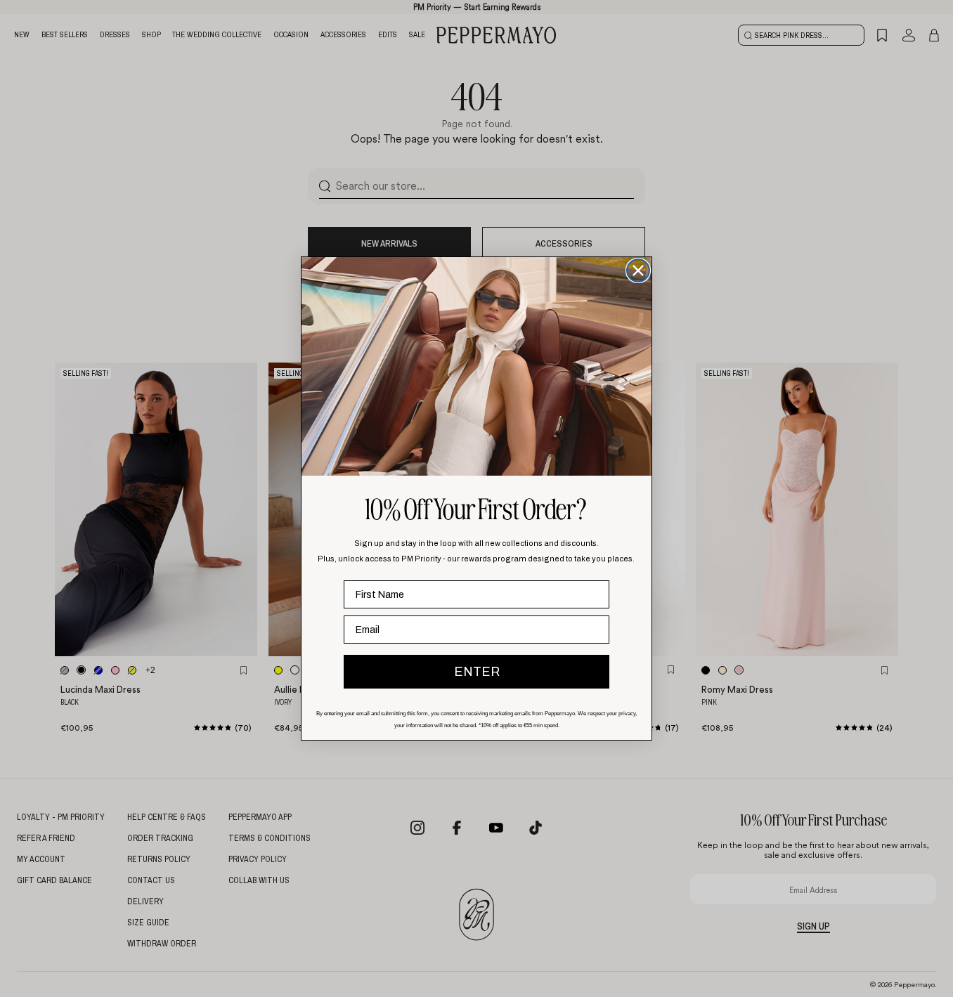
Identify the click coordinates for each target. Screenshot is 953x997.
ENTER (477, 672)
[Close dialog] (638, 270)
